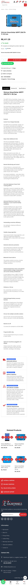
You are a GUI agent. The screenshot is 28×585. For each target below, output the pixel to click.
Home (2, 9)
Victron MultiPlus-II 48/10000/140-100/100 (7, 444)
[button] (14, 2)
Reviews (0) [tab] (14, 88)
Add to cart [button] (5, 437)
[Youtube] (11, 519)
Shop (6, 9)
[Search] (25, 4)
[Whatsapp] (8, 519)
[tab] (6, 88)
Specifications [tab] (22, 88)
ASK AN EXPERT (7, 563)
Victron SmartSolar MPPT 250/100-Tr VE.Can (19, 467)
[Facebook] (2, 519)
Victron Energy (12, 9)
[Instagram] (5, 519)
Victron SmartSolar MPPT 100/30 (19, 444)
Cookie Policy (17, 577)
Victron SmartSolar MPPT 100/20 (5, 466)
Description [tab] (6, 88)
